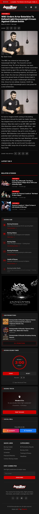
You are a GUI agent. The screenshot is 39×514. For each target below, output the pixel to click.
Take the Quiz (19, 412)
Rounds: (17, 377)
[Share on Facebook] (11, 28)
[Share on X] (7, 28)
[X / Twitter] (13, 498)
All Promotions (19, 343)
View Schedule (11, 228)
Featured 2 (5, 13)
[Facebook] (26, 498)
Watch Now (10, 237)
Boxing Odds (24, 450)
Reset (28, 373)
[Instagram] (17, 498)
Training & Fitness (25, 453)
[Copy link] (18, 28)
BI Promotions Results (27, 447)
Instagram (12, 430)
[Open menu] (36, 7)
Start (11, 373)
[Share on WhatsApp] (15, 28)
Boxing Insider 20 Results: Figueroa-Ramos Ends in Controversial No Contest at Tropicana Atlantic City (22, 321)
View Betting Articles (12, 246)
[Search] (26, 7)
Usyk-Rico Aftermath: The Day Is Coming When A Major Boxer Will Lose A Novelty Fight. (24, 182)
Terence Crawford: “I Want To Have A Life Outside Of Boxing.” (24, 206)
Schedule (7, 452)
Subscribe (19, 477)
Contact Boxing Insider (11, 458)
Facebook (29, 430)
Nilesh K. (24, 509)
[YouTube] (21, 498)
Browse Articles (11, 263)
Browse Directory (11, 254)
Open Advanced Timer (20, 382)
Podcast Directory (9, 455)
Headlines (23, 456)
